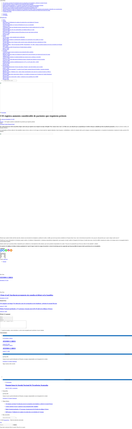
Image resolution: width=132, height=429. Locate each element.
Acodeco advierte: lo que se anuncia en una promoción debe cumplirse (18, 4)
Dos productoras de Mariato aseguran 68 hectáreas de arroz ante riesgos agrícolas (20, 32)
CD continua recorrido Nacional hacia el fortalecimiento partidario (17, 47)
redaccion (4, 119)
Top (1, 422)
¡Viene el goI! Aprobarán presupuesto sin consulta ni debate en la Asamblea (26, 295)
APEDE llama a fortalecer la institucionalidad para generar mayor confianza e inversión (22, 57)
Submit (15, 424)
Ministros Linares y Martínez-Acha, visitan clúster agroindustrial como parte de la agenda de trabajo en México (27, 71)
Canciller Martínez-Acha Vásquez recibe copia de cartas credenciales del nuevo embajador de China (24, 42)
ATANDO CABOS (6, 277)
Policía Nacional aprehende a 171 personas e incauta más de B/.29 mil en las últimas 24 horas (23, 5)
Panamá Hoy (6, 420)
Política (4, 35)
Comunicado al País (7, 11)
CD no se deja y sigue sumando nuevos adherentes (14, 37)
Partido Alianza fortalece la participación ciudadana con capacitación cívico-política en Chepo (23, 39)
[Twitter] (3, 250)
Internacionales (6, 65)
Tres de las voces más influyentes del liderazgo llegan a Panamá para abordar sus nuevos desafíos (24, 59)
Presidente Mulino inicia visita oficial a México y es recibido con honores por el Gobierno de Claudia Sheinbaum (27, 74)
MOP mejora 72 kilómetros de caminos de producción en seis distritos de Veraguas (20, 6)
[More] (11, 250)
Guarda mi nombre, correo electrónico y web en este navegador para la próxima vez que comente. (23, 330)
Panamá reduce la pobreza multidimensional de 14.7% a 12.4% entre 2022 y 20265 (21, 61)
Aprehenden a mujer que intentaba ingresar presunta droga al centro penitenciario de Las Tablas (23, 27)
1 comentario (14, 388)
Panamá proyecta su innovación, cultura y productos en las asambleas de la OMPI (20, 76)
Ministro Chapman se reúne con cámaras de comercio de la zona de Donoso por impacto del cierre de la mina (26, 10)
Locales (4, 21)
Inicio (4, 19)
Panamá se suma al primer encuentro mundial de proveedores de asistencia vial (20, 7)
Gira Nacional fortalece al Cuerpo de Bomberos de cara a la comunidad (18, 24)
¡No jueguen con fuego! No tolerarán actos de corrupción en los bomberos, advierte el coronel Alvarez (25, 3)
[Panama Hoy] (3, 17)
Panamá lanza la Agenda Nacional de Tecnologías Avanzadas (27, 385)
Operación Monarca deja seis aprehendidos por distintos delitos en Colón (18, 29)
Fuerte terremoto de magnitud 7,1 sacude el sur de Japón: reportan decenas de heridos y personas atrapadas (26, 69)
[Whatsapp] (6, 250)
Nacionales (3, 112)
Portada (1, 121)
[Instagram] (8, 250)
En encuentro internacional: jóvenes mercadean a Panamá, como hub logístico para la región (23, 66)
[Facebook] (1, 250)
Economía (5, 50)
